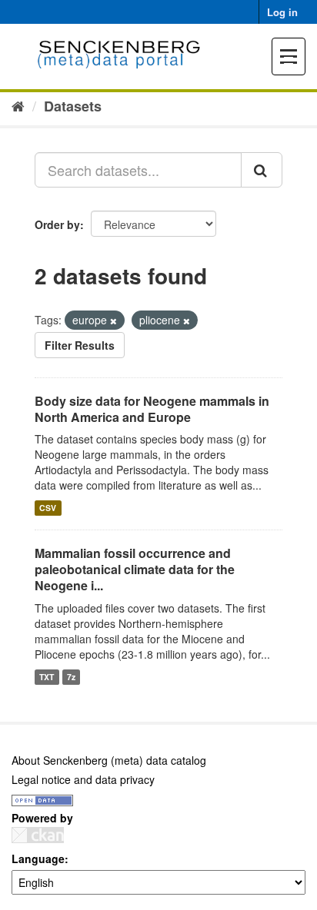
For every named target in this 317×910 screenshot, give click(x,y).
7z (71, 676)
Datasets (73, 106)
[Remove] (113, 320)
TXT (46, 676)
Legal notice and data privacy (83, 779)
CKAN (38, 835)
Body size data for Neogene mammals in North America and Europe (152, 409)
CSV (47, 507)
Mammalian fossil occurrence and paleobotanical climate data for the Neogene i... (135, 569)
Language (38, 858)
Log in (282, 12)
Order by (57, 224)
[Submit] (261, 170)
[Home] (18, 105)
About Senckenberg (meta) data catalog (109, 760)
